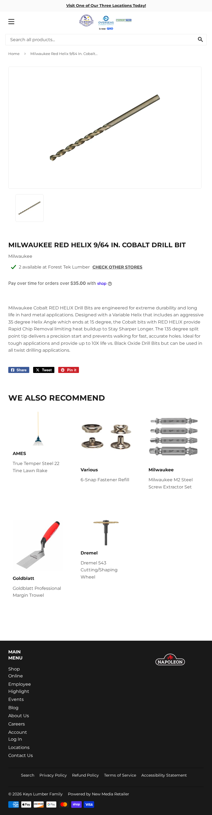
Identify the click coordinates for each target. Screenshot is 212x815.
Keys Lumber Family (43, 794)
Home (14, 53)
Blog (13, 707)
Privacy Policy (53, 775)
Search (27, 775)
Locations (19, 747)
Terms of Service (120, 775)
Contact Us (20, 755)
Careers (16, 724)
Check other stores (117, 267)
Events (16, 699)
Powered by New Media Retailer (98, 794)
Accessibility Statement (164, 775)
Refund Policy (85, 775)
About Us (18, 715)
